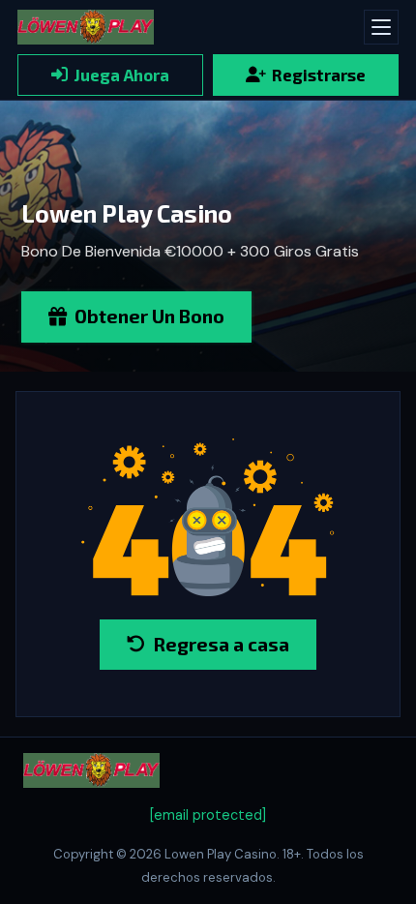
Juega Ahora (121, 74)
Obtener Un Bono (149, 316)
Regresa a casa (221, 644)
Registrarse (319, 74)
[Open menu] (381, 27)
